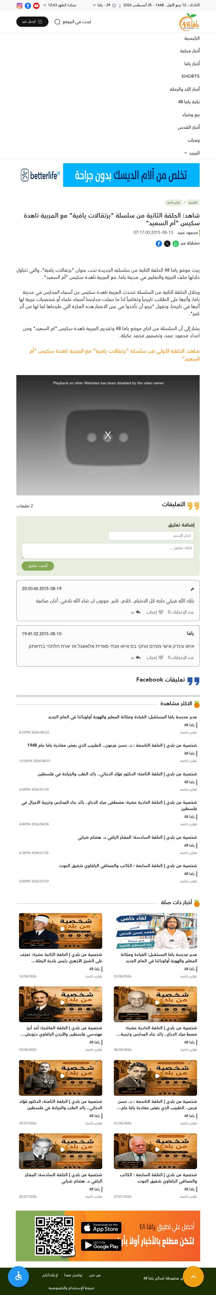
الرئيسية (192, 38)
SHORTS (190, 76)
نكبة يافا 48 (189, 102)
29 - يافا (103, 5)
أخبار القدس (189, 127)
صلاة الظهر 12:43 (61, 5)
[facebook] (28, 5)
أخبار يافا (192, 63)
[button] (155, 612)
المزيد (194, 153)
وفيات (194, 140)
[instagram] (19, 5)
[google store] (101, 1245)
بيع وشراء (191, 114)
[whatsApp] (176, 243)
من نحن (95, 1275)
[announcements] (108, 175)
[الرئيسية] (189, 22)
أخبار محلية (190, 51)
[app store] (101, 1228)
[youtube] (36, 5)
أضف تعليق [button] (37, 566)
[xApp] (167, 243)
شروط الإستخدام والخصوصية (71, 1288)
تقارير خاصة (174, 203)
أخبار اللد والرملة (185, 89)
